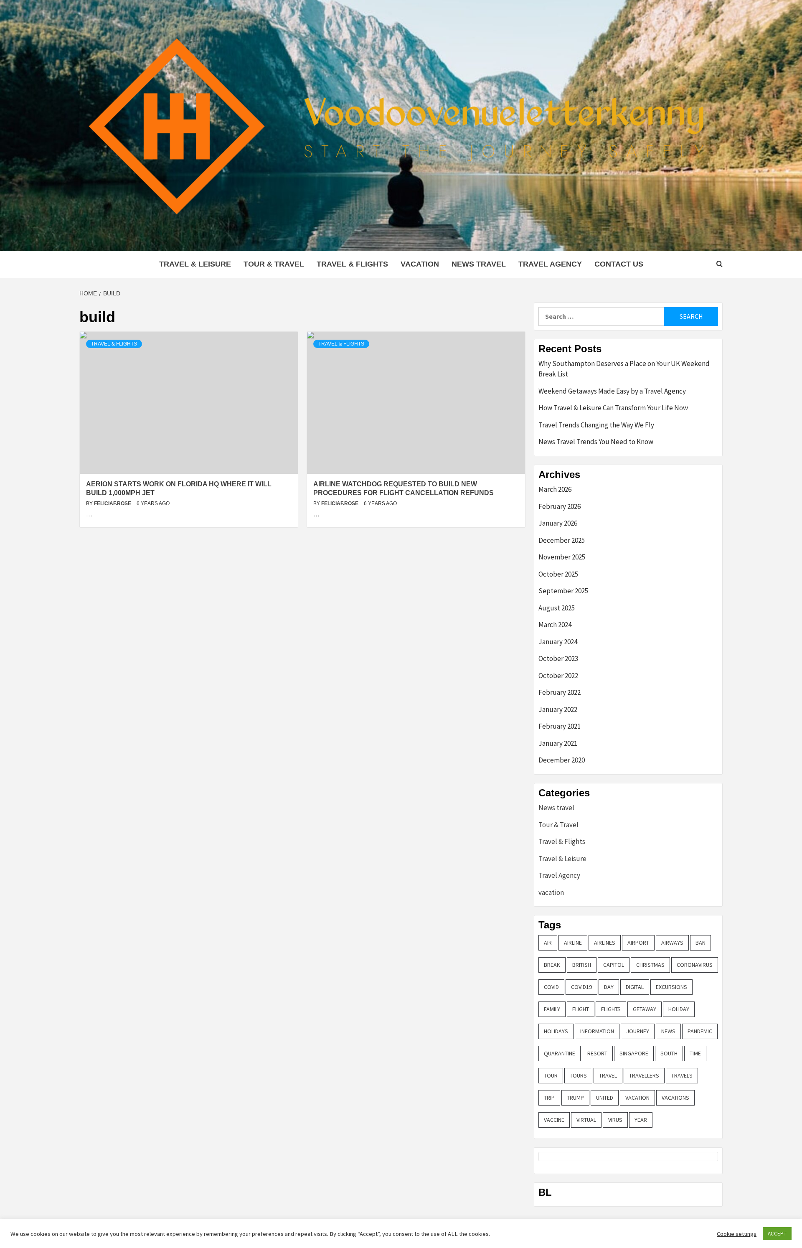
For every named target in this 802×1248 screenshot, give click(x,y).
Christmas (650, 964)
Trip (549, 1097)
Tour (551, 1075)
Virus (615, 1119)
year (640, 1119)
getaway (644, 1009)
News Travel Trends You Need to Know (595, 441)
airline (573, 942)
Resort (597, 1053)
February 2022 (559, 692)
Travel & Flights (352, 264)
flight (580, 1009)
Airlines (604, 942)
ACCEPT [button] (777, 1233)
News (668, 1031)
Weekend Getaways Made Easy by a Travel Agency (612, 391)
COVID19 (581, 987)
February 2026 (559, 506)
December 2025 (561, 540)
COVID (551, 987)
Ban (700, 942)
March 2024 (554, 624)
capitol (613, 964)
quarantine (559, 1053)
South (669, 1053)
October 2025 (558, 574)
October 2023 (558, 658)
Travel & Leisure (195, 264)
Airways (672, 942)
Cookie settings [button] (736, 1234)
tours (578, 1075)
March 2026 (554, 489)
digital (635, 987)
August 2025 (556, 608)
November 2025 (561, 557)
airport (638, 942)
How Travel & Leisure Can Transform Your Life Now (613, 407)
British (581, 964)
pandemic (700, 1031)
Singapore (633, 1053)
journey (637, 1031)
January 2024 (557, 641)
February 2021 (559, 726)
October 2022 (558, 675)
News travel (479, 264)
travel (608, 1075)
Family (552, 1009)
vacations (675, 1097)
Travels (682, 1075)
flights (611, 1009)
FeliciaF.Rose (113, 503)
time (695, 1053)
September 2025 (563, 590)
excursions (671, 987)
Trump (575, 1097)
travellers (644, 1075)
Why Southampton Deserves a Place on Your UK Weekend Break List (624, 369)
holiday (678, 1009)
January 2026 (557, 523)
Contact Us (618, 264)
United (604, 1097)
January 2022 (557, 709)
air (548, 942)
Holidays (556, 1031)
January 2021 (557, 743)
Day (609, 987)
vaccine (554, 1119)
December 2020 (561, 760)
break (552, 964)
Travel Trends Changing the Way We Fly (596, 425)
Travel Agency (550, 264)
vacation (420, 264)
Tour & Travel (274, 264)
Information (597, 1031)
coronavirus (695, 964)
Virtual (586, 1119)
